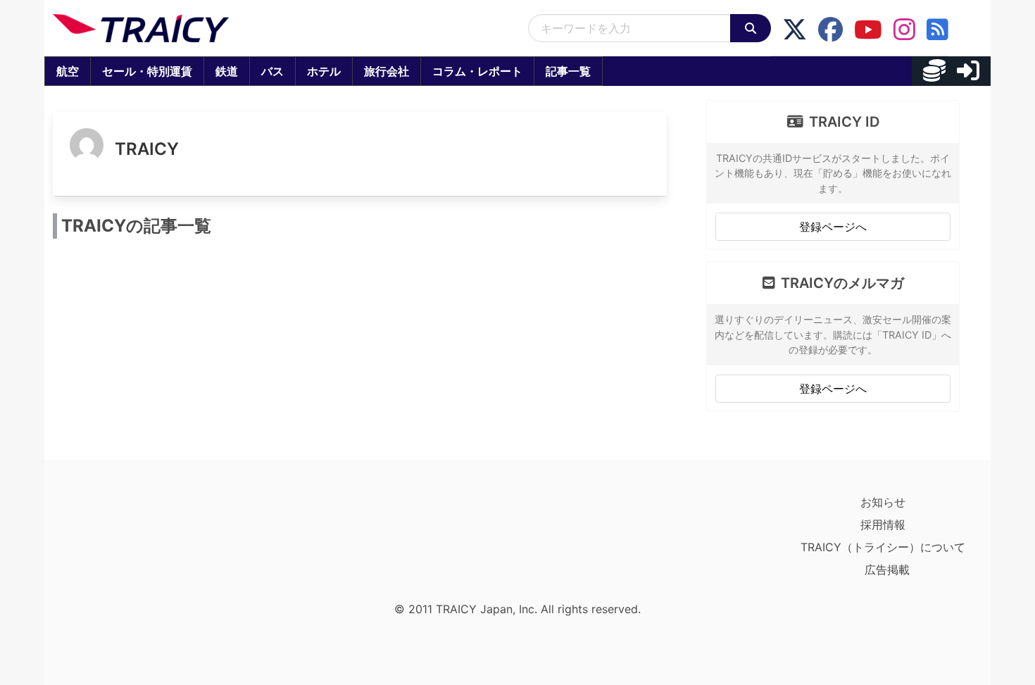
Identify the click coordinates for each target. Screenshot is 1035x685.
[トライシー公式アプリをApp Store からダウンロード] (134, 543)
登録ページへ (833, 227)
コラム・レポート (477, 71)
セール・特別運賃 (147, 71)
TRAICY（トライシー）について (883, 547)
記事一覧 (568, 71)
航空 (67, 71)
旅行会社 (386, 71)
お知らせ (882, 502)
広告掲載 (887, 570)
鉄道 (226, 71)
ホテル (324, 71)
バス (272, 71)
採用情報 (882, 524)
